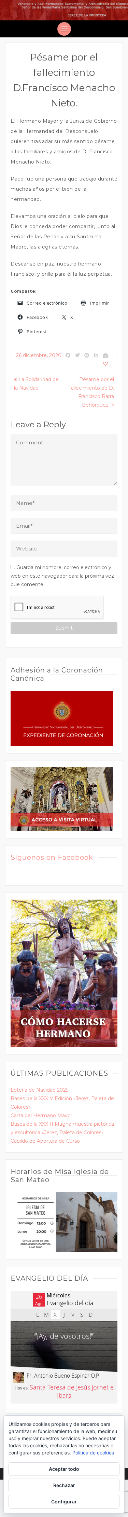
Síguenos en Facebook (52, 857)
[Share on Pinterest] (87, 355)
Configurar (64, 1501)
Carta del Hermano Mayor (41, 1115)
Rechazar (64, 1485)
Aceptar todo (64, 1469)
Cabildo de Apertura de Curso (45, 1141)
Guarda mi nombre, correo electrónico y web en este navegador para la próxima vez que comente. (62, 575)
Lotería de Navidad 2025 (39, 1090)
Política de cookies (93, 1452)
